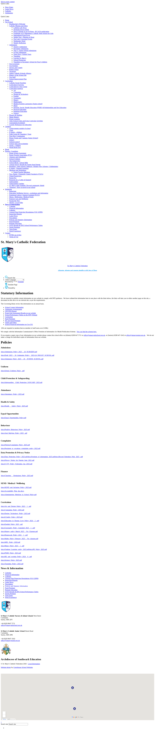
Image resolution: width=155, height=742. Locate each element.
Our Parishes (13, 66)
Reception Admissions (20, 49)
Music (15, 106)
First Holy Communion (17, 136)
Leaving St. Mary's (19, 58)
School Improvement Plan (18, 79)
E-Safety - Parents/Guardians (19, 168)
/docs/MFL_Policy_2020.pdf (10, 542)
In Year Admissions (19, 52)
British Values (14, 69)
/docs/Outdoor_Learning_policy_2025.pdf (15, 549)
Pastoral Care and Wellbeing (18, 199)
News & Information (12, 204)
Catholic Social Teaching (17, 83)
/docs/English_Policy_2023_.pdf (12, 524)
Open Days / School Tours (22, 54)
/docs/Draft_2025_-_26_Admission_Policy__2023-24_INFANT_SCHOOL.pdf (27, 355)
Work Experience (15, 231)
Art (14, 90)
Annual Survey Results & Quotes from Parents (24, 164)
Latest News (9, 9)
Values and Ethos (11, 322)
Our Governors (14, 64)
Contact (7, 233)
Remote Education (15, 223)
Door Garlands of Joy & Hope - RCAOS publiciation (31, 31)
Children (8, 126)
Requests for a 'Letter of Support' (20, 180)
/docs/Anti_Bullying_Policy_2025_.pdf (14, 433)
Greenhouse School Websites (23, 667)
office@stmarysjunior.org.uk (135, 335)
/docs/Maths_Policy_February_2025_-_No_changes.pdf (19, 539)
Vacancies (12, 71)
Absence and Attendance (17, 157)
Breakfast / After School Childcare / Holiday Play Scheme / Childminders (33, 166)
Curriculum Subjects (16, 88)
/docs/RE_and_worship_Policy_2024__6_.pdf (16, 557)
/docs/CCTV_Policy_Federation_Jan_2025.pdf (16, 464)
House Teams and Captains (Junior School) (23, 138)
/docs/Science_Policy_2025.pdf (11, 560)
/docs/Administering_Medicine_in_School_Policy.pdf (18, 495)
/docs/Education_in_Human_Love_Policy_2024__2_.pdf (20, 521)
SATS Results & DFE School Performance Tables (26, 225)
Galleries (8, 11)
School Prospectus (19, 60)
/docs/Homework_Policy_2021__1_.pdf (14, 535)
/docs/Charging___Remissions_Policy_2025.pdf (17, 476)
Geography (17, 98)
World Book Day (15, 147)
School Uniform (14, 159)
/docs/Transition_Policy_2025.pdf (12, 564)
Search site (4, 724)
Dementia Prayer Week (21, 30)
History (15, 100)
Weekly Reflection (19, 43)
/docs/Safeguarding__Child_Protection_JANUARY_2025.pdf (21, 382)
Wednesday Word (19, 41)
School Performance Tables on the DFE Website (21, 315)
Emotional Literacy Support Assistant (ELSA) (24, 195)
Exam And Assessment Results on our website (20, 313)
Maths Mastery (14, 117)
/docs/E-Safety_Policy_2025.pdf (11, 517)
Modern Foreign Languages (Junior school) (27, 104)
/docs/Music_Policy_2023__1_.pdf (12, 546)
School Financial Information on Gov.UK (19, 324)
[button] (6, 277)
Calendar (12, 206)
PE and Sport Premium (12, 321)
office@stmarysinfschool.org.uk (94, 335)
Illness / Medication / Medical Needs (21, 197)
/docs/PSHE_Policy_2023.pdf (11, 553)
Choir (11, 130)
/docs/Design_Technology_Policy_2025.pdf (15, 513)
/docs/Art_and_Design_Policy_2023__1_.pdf (16, 506)
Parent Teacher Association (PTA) (20, 155)
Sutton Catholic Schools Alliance (20, 73)
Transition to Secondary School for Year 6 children (30, 62)
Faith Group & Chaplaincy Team (20, 134)
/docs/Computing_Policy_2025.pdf (12, 510)
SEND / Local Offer (16, 203)
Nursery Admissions (20, 47)
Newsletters (13, 218)
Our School (9, 22)
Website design (6, 667)
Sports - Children (15, 145)
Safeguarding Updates (16, 183)
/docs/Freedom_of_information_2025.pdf (41, 457)
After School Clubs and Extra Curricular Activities (26, 121)
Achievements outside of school (19, 128)
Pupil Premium (14, 222)
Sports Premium (14, 227)
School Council (14, 142)
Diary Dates (9, 7)
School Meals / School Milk (18, 163)
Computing (17, 92)
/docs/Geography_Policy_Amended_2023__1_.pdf (18, 528)
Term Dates (13, 229)
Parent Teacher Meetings (21, 172)
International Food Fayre (21, 35)
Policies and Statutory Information (20, 220)
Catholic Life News (20, 28)
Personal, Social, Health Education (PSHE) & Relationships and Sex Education (39, 107)
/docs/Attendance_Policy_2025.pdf (12, 394)
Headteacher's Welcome (17, 24)
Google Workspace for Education (20, 125)
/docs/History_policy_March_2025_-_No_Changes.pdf (19, 531)
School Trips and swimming (18, 144)
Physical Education (19, 109)
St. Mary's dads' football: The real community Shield (26, 185)
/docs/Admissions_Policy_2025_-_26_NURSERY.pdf (19, 352)
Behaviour (12, 191)
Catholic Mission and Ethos (18, 26)
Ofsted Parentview (15, 176)
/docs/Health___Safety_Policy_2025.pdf (14, 406)
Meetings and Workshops (17, 170)
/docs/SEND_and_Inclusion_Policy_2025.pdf (16, 487)
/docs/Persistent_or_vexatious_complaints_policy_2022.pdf (20, 448)
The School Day (14, 161)
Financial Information (16, 208)
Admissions (9, 13)
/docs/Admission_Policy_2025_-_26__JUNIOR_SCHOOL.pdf (22, 359)
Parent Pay (12, 178)
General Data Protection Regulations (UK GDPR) (26, 212)
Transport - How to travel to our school (22, 187)
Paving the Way (14, 201)
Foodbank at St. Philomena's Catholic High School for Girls (33, 33)
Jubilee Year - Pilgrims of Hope (23, 37)
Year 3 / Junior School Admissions (24, 50)
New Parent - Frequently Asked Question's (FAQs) (26, 174)
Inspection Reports (15, 214)
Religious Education (20, 111)
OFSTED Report (11, 311)
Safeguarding (13, 182)
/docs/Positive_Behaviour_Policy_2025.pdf (15, 429)
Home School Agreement (17, 153)
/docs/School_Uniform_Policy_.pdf (12, 371)
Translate (21, 282)
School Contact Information (14, 307)
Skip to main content (8, 2)
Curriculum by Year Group (18, 87)
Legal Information (34, 664)
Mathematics (17, 102)
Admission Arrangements (13, 309)
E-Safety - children (15, 132)
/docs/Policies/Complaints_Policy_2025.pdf (15, 445)
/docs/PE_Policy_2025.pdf (38, 549)
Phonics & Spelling (15, 115)
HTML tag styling (15, 235)
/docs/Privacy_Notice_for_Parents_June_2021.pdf (17, 460)
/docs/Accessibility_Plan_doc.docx (12, 491)
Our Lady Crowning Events (22, 39)
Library (11, 140)
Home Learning (14, 119)
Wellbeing (8, 189)
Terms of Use (13, 237)
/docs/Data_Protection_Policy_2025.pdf (14, 457)
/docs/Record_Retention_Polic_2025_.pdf (69, 457)
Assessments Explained (17, 123)
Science (16, 113)
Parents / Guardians (11, 151)
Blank (7, 149)
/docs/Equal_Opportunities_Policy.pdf (13, 418)
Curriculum (9, 81)
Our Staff (12, 77)
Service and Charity (15, 68)
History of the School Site (17, 75)
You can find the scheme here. (87, 332)
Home (7, 20)
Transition (16, 56)
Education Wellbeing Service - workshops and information (28, 193)
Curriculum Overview (16, 85)
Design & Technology (20, 94)
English (16, 96)
